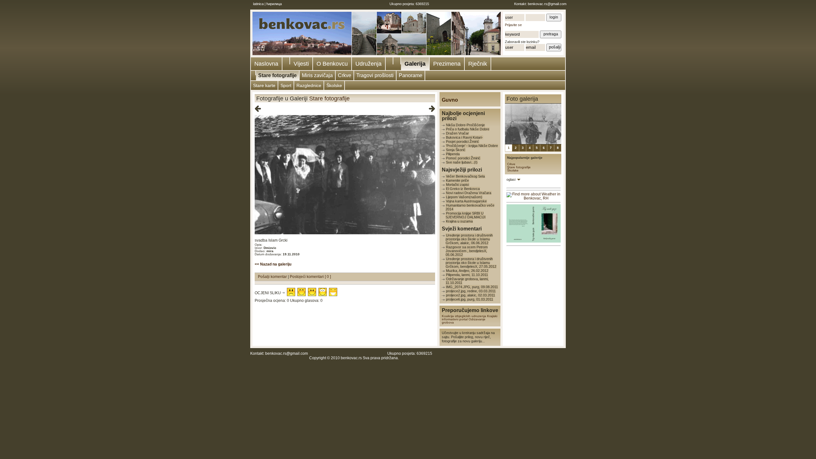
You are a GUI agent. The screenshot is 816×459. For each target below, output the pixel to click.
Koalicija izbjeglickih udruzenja (464, 316)
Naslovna (266, 64)
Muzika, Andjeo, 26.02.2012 (467, 271)
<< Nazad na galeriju (273, 264)
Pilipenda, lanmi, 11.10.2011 (467, 275)
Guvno (450, 100)
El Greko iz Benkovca (463, 189)
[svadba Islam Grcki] (345, 233)
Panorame (410, 75)
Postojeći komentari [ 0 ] (310, 276)
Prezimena (447, 64)
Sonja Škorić (455, 150)
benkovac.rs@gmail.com (547, 4)
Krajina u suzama (459, 221)
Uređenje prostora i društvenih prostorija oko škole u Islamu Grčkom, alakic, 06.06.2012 (469, 239)
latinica (258, 4)
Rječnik (477, 64)
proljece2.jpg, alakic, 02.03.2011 (470, 295)
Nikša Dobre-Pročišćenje (465, 125)
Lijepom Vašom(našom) (464, 197)
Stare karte (264, 85)
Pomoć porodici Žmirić (463, 158)
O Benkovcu (332, 64)
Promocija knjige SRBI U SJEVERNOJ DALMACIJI (465, 215)
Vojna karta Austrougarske (466, 201)
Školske (334, 85)
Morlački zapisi (457, 184)
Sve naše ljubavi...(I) (461, 162)
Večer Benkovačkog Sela (465, 176)
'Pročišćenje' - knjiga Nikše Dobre (472, 146)
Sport (285, 85)
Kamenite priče (457, 180)
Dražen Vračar (457, 133)
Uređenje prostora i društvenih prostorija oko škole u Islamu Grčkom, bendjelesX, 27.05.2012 (471, 262)
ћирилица (274, 4)
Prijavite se (513, 25)
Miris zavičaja (317, 75)
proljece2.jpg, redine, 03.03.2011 (471, 291)
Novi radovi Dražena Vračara (468, 193)
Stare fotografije (277, 75)
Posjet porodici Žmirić (462, 141)
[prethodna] (258, 109)
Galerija (415, 64)
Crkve (344, 75)
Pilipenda (453, 154)
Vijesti (301, 64)
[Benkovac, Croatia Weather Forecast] (533, 198)
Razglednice (308, 85)
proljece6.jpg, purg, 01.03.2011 (469, 299)
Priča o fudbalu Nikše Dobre (467, 129)
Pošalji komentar (273, 276)
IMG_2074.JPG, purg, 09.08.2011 (472, 287)
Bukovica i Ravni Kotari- (464, 137)
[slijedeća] (432, 109)
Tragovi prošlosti (375, 75)
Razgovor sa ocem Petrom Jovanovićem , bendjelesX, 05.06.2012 (467, 251)
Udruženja (368, 64)
